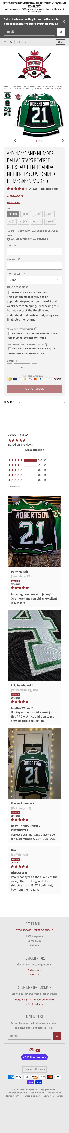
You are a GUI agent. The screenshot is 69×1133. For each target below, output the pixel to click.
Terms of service (14, 1095)
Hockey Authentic (28, 1089)
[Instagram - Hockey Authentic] (31, 1050)
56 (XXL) (37, 221)
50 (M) (49, 214)
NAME (10, 245)
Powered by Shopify (17, 1092)
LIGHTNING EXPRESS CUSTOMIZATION (25, 344)
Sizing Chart (13, 202)
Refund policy (37, 1092)
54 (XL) (23, 221)
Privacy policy (54, 1092)
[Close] (64, 21)
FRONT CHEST (13, 274)
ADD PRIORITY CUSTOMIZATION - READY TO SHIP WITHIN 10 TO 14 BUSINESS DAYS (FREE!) (32, 336)
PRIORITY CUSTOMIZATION (20, 329)
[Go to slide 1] (36, 141)
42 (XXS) (13, 214)
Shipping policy (32, 1095)
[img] (34, 588)
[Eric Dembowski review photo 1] (34, 645)
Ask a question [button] (34, 450)
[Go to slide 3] (41, 141)
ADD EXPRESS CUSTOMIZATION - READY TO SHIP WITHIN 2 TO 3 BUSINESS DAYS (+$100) (32, 351)
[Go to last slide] (15, 140)
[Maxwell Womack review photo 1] (34, 763)
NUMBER (11, 260)
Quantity (12, 361)
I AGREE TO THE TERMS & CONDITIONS (29, 292)
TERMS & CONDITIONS (17, 287)
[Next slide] (62, 140)
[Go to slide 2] (39, 141)
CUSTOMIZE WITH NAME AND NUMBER (29, 239)
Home (7, 86)
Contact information (53, 1095)
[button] (16, 189)
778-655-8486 (23, 930)
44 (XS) (26, 214)
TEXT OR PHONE (43, 930)
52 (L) (11, 221)
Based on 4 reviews (20, 444)
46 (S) (38, 214)
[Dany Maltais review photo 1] (34, 531)
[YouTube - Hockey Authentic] (37, 1050)
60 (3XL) (50, 221)
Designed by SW (48, 1089)
